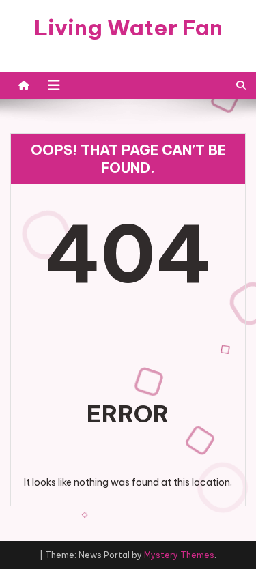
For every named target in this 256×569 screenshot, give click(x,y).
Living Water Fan (128, 27)
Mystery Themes (179, 555)
